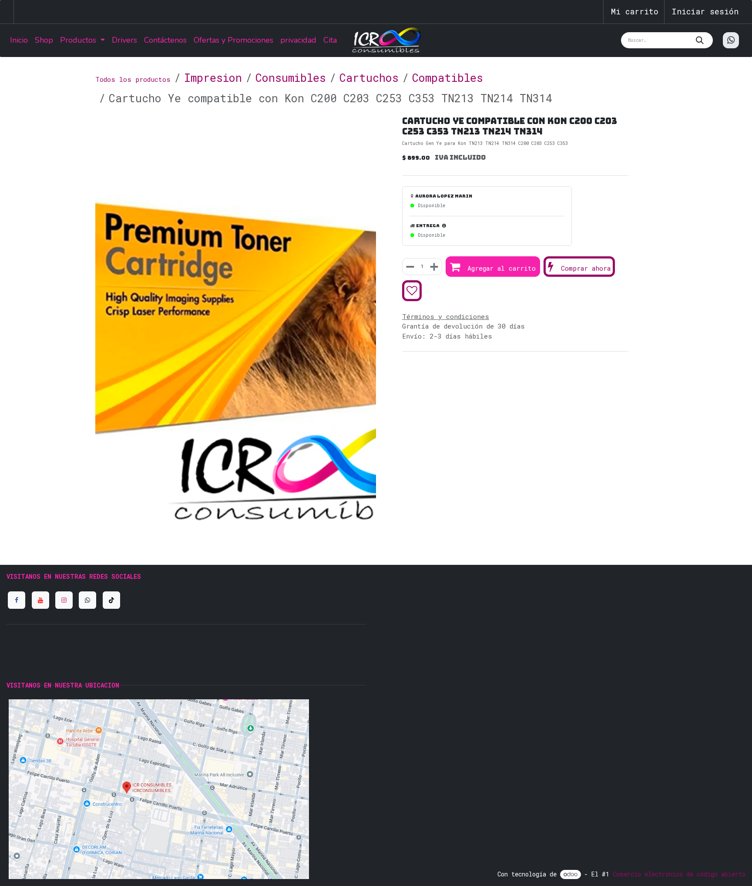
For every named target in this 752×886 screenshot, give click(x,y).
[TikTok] (111, 600)
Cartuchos (369, 77)
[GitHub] (87, 600)
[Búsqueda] (702, 40)
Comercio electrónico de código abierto (679, 874)
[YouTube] (40, 600)
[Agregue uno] (433, 266)
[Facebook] (16, 600)
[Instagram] (64, 600)
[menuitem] (19, 40)
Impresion (213, 77)
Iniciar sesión (705, 11)
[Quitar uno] (411, 266)
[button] (493, 266)
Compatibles (447, 77)
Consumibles (290, 77)
